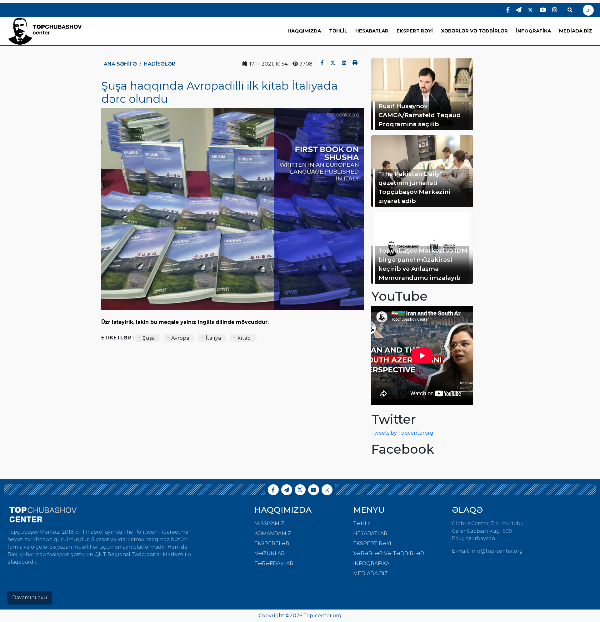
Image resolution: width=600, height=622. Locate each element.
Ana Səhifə (120, 64)
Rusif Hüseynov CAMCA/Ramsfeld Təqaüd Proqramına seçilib (419, 115)
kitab (244, 338)
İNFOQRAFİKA (533, 31)
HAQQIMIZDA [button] (304, 31)
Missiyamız (269, 523)
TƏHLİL (338, 31)
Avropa (180, 338)
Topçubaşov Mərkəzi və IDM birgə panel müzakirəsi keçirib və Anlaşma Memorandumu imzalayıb (423, 264)
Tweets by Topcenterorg (402, 433)
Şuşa (148, 338)
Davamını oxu (29, 597)
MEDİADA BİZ (575, 31)
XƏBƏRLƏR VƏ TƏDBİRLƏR (474, 31)
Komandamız (272, 533)
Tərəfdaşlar (273, 563)
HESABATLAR (371, 31)
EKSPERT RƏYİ (415, 31)
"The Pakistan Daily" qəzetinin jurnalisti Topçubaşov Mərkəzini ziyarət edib (414, 187)
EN (588, 9)
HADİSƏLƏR (159, 64)
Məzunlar (269, 553)
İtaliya (213, 338)
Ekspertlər (271, 543)
